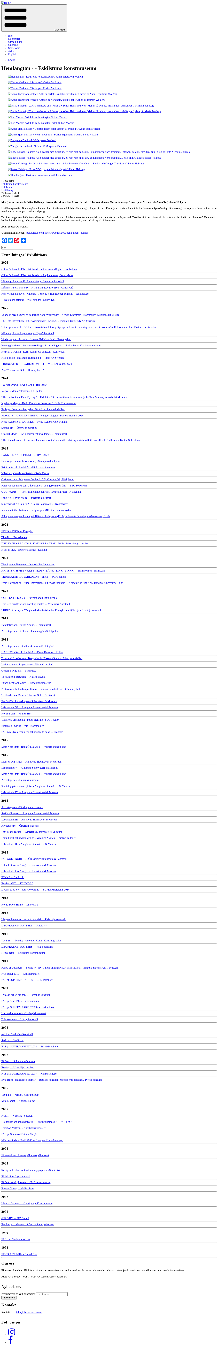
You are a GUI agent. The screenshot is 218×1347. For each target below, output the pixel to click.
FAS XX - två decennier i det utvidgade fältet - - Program (32, 731)
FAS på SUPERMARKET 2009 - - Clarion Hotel (28, 1007)
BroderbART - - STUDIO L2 (17, 883)
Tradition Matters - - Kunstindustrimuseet (23, 1128)
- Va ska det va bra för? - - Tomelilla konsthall (25, 994)
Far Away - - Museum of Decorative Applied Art (27, 1224)
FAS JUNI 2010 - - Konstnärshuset (20, 973)
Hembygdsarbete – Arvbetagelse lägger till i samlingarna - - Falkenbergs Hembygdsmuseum (50, 345)
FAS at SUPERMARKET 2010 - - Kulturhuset (26, 979)
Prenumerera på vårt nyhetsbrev (18, 1293)
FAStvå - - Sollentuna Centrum (18, 1061)
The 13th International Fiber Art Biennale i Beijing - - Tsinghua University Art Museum (48, 320)
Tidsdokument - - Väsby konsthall (19, 1019)
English (12, 54)
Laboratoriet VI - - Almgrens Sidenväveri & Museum (29, 707)
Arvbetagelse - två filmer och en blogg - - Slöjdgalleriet (30, 631)
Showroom (14, 48)
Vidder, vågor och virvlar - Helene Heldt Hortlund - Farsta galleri (36, 339)
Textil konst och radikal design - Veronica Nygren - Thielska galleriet (38, 837)
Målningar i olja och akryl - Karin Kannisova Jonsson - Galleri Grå (37, 287)
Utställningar (15, 41)
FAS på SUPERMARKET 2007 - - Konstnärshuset (29, 1073)
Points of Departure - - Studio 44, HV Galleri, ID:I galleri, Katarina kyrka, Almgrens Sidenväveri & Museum (59, 967)
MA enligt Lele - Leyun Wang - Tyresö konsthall (27, 333)
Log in (11, 59)
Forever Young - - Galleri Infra (17, 1188)
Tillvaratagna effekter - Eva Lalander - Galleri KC (28, 299)
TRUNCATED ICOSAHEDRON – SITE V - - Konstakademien (36, 363)
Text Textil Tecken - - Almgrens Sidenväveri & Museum (31, 831)
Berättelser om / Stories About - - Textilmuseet (26, 624)
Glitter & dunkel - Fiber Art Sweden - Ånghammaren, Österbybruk (37, 275)
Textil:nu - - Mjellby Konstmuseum (20, 1094)
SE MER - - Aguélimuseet (15, 1176)
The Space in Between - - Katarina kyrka (23, 676)
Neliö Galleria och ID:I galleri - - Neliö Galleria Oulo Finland (34, 421)
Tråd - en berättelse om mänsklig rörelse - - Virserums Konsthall (35, 604)
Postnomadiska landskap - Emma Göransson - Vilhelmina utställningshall (40, 689)
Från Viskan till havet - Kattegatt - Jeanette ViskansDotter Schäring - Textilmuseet (45, 293)
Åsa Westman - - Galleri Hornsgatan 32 (22, 370)
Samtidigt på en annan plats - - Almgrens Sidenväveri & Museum (36, 786)
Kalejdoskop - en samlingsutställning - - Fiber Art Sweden (32, 357)
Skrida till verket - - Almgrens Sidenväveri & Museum (30, 813)
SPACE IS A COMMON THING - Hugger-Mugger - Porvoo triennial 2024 (42, 415)
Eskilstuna (6, 187)
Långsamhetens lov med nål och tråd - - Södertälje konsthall (33, 919)
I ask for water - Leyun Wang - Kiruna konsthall (27, 664)
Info (10, 35)
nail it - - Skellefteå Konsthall (17, 1034)
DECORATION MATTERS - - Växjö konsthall (27, 946)
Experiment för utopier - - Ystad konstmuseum (26, 682)
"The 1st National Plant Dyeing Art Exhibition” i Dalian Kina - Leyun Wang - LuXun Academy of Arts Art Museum (64, 397)
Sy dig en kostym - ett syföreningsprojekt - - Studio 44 (30, 1170)
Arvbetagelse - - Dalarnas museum (19, 780)
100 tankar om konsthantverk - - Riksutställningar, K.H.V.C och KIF (38, 1121)
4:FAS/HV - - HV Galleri (15, 1218)
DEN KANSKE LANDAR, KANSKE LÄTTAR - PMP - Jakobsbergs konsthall (45, 543)
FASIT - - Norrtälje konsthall (17, 1115)
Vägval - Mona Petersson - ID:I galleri (22, 391)
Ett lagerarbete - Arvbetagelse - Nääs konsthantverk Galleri (33, 409)
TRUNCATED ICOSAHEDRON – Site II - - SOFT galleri (33, 576)
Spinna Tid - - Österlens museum (19, 427)
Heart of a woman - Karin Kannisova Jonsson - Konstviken (33, 351)
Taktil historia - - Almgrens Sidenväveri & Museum (28, 865)
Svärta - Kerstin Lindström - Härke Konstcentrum (28, 467)
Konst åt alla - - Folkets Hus (16, 713)
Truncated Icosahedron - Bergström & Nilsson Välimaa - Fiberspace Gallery (42, 658)
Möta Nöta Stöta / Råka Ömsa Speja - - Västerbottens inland (33, 746)
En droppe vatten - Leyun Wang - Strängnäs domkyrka (30, 461)
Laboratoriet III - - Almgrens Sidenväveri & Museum (29, 819)
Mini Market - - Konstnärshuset (18, 1100)
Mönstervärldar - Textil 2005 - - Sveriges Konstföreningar (32, 1140)
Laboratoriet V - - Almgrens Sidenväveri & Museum (29, 767)
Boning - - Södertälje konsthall (17, 1067)
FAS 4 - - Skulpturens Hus (15, 1239)
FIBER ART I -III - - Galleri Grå (19, 1254)
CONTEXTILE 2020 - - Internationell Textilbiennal (29, 597)
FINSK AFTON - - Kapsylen (17, 531)
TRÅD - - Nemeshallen (14, 537)
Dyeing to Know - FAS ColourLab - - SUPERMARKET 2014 (35, 889)
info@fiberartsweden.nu (29, 1312)
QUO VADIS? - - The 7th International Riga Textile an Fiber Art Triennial (41, 491)
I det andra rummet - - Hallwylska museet (23, 1013)
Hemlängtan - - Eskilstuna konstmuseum (23, 952)
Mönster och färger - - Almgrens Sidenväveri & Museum (31, 761)
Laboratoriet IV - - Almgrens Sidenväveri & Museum (29, 792)
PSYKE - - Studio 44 (12, 877)
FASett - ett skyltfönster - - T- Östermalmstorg (26, 1182)
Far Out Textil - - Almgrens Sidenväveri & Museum (29, 701)
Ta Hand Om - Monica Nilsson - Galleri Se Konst (28, 695)
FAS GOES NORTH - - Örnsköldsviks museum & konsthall (34, 858)
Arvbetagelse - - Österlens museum (20, 825)
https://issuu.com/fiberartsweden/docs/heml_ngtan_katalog (56, 232)
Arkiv (11, 51)
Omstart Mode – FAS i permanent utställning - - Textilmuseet (34, 433)
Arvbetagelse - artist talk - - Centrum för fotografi (27, 646)
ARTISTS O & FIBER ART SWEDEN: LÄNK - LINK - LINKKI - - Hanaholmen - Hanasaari (53, 570)
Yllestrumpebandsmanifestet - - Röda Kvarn (25, 473)
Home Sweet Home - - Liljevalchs (19, 904)
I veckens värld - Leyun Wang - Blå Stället (24, 384)
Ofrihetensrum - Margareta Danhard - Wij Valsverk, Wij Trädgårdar (37, 479)
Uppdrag (13, 44)
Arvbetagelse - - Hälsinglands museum (22, 807)
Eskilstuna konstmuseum (14, 183)
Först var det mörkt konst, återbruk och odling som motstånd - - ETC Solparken (44, 485)
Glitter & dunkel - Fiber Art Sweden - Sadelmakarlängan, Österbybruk (39, 269)
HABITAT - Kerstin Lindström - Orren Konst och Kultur (32, 652)
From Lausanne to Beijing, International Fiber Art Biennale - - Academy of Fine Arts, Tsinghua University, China (62, 582)
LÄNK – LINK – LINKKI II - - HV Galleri (25, 454)
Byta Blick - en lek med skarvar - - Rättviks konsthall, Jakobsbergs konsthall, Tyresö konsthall (51, 1079)
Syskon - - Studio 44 (12, 1040)
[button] (34, 18)
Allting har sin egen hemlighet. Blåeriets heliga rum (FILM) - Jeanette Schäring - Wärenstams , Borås (55, 516)
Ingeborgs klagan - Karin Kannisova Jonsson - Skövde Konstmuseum (38, 403)
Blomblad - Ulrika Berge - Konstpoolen (22, 725)
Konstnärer (14, 38)
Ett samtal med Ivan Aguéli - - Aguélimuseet (25, 1155)
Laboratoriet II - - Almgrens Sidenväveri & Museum (29, 844)
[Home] (6, 2)
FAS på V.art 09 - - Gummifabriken (20, 1001)
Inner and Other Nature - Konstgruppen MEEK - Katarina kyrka (36, 510)
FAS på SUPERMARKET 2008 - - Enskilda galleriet (30, 1046)
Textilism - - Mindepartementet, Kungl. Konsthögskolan (31, 940)
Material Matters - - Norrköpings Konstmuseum (26, 1203)
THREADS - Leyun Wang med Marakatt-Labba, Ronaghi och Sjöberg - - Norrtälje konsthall (51, 610)
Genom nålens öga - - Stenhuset (18, 670)
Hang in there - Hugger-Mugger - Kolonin (24, 549)
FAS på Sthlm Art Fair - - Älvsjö (18, 1134)
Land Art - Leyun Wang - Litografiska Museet (26, 497)
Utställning (7, 190)
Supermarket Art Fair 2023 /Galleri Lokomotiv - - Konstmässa (34, 504)
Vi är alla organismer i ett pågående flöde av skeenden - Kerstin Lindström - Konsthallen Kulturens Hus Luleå (60, 314)
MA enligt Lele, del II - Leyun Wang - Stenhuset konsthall (32, 281)
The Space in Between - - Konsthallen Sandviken (27, 564)
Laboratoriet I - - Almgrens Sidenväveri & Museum (28, 871)
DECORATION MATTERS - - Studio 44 (24, 925)
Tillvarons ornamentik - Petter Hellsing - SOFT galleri (30, 719)
